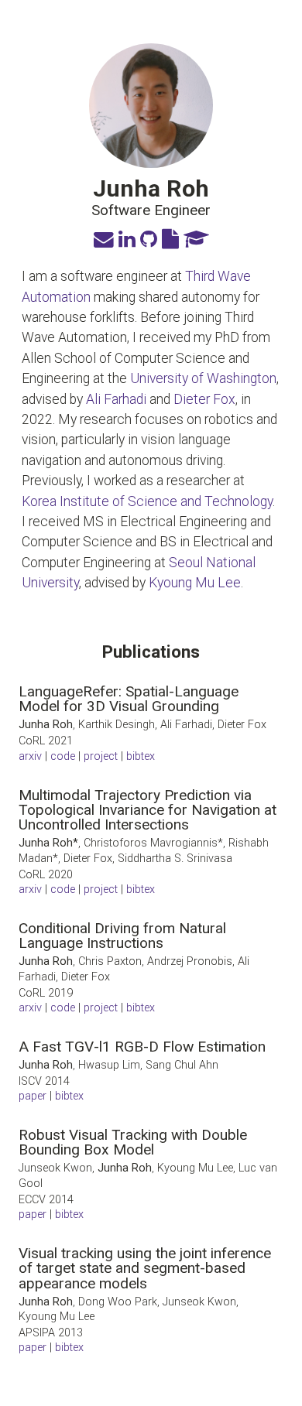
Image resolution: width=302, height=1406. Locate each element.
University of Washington (203, 378)
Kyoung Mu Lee (195, 582)
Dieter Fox (204, 399)
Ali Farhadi (116, 399)
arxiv (30, 756)
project (101, 756)
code (62, 756)
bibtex (140, 756)
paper (32, 1214)
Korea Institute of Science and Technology (147, 501)
